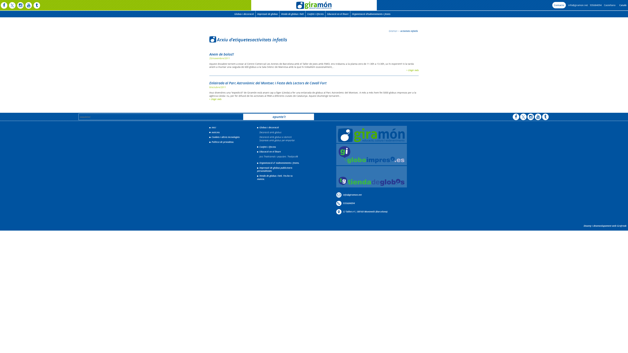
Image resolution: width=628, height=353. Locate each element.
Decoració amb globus (270, 132)
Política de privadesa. (223, 141)
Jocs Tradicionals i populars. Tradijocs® (278, 156)
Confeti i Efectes (315, 14)
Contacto (559, 5)
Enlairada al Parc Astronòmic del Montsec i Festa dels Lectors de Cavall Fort (268, 83)
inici (214, 127)
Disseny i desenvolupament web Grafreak (605, 225)
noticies (216, 132)
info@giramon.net (578, 5)
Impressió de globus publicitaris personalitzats (274, 169)
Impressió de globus (267, 14)
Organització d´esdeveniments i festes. (279, 162)
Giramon (393, 31)
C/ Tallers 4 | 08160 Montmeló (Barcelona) (365, 211)
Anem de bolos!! (221, 54)
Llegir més (413, 70)
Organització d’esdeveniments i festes (371, 14)
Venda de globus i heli (292, 14)
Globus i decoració (244, 14)
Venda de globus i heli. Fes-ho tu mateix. (275, 177)
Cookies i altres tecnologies (226, 137)
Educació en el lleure (338, 14)
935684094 (596, 5)
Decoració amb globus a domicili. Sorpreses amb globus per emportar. (277, 138)
